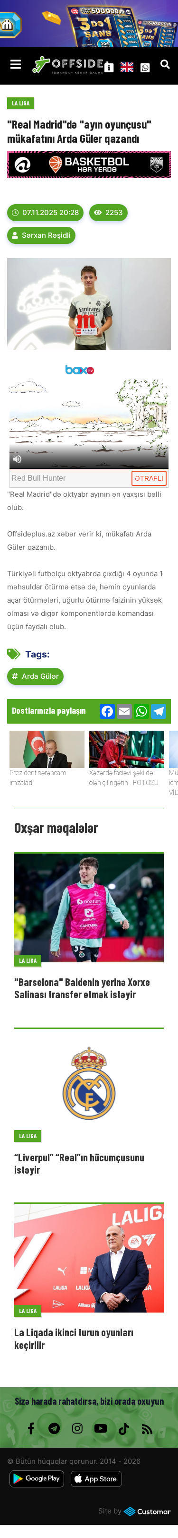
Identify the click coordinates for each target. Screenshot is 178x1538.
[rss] (147, 1429)
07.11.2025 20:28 (50, 212)
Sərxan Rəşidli (46, 235)
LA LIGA (20, 103)
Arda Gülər (40, 676)
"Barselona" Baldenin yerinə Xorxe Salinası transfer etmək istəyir (82, 988)
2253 (114, 212)
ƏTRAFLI (149, 478)
